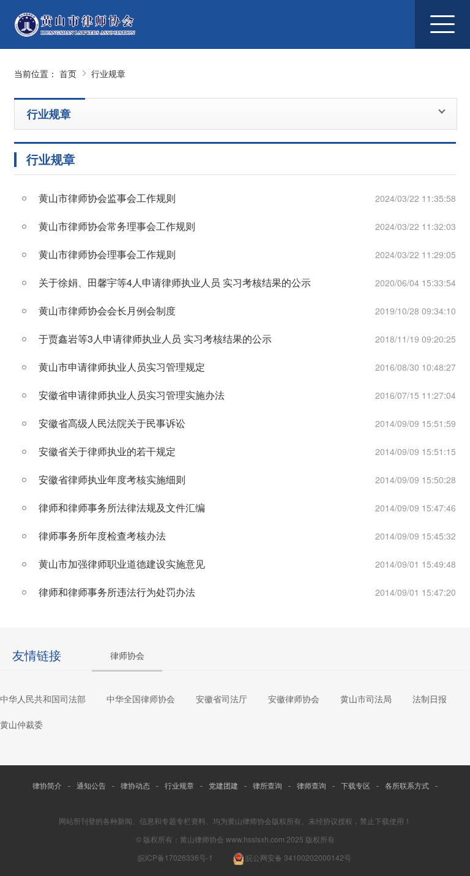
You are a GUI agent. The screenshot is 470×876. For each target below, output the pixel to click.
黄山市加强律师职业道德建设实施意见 (122, 564)
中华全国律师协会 (140, 698)
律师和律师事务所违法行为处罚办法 (117, 592)
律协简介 (47, 785)
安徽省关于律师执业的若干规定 (107, 451)
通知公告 (91, 785)
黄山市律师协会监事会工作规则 (107, 198)
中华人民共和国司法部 (43, 698)
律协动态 (135, 785)
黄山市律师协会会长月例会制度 (107, 310)
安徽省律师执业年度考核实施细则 (112, 479)
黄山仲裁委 (21, 724)
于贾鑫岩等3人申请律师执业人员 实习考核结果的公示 (155, 339)
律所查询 (267, 785)
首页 (67, 73)
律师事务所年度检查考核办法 (102, 536)
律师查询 (311, 785)
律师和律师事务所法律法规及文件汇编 (122, 507)
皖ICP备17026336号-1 (175, 857)
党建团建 (223, 785)
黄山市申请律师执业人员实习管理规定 (122, 367)
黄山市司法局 (366, 698)
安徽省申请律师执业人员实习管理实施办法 (132, 395)
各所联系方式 (407, 785)
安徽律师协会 (293, 698)
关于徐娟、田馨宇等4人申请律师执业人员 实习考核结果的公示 (175, 282)
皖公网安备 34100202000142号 (297, 857)
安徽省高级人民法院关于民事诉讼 (112, 423)
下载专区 (355, 785)
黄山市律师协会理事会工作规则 (107, 254)
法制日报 (429, 698)
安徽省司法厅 (221, 698)
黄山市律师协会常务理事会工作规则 (117, 226)
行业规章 (108, 73)
